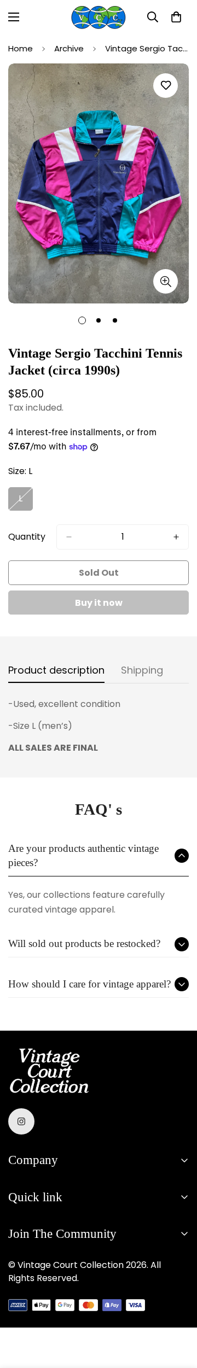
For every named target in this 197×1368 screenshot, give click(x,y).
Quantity (26, 536)
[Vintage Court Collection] (98, 17)
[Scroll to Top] (177, 1310)
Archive (69, 48)
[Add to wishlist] (165, 85)
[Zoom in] (165, 281)
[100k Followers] (21, 1121)
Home (20, 48)
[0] (176, 17)
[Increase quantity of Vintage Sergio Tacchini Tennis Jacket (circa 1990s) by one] (176, 537)
